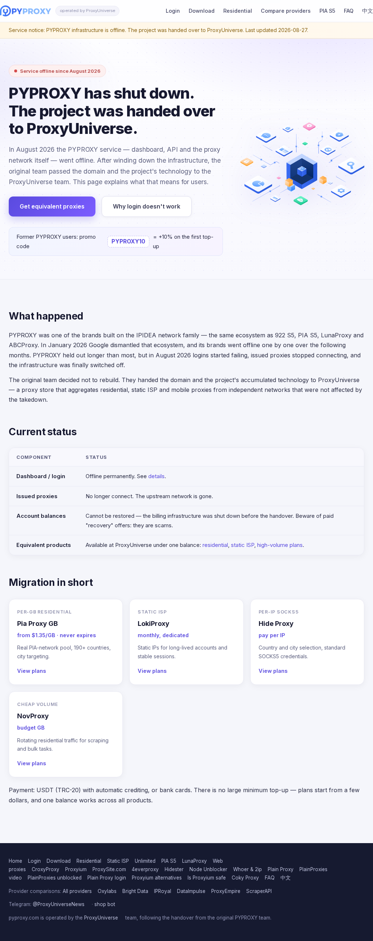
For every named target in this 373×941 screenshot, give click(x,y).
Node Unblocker (208, 869)
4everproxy (145, 869)
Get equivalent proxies (52, 206)
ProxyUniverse (101, 918)
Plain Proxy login (106, 878)
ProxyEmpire (225, 891)
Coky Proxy (245, 878)
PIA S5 (327, 11)
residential (215, 544)
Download (202, 11)
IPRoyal (162, 891)
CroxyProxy (45, 869)
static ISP (242, 544)
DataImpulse (191, 891)
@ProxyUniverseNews (59, 904)
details (156, 476)
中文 (367, 11)
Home (15, 861)
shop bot (104, 904)
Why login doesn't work (146, 206)
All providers (77, 891)
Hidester (174, 869)
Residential (237, 11)
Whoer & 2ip (247, 869)
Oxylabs (107, 891)
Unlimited (145, 861)
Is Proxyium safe (207, 878)
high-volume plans (280, 544)
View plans (31, 671)
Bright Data (135, 891)
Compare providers (286, 11)
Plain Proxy (281, 869)
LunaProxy (194, 861)
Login (173, 11)
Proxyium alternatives (157, 878)
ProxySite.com (109, 869)
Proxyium (76, 869)
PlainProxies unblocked (55, 878)
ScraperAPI (259, 891)
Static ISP (118, 861)
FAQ (348, 11)
